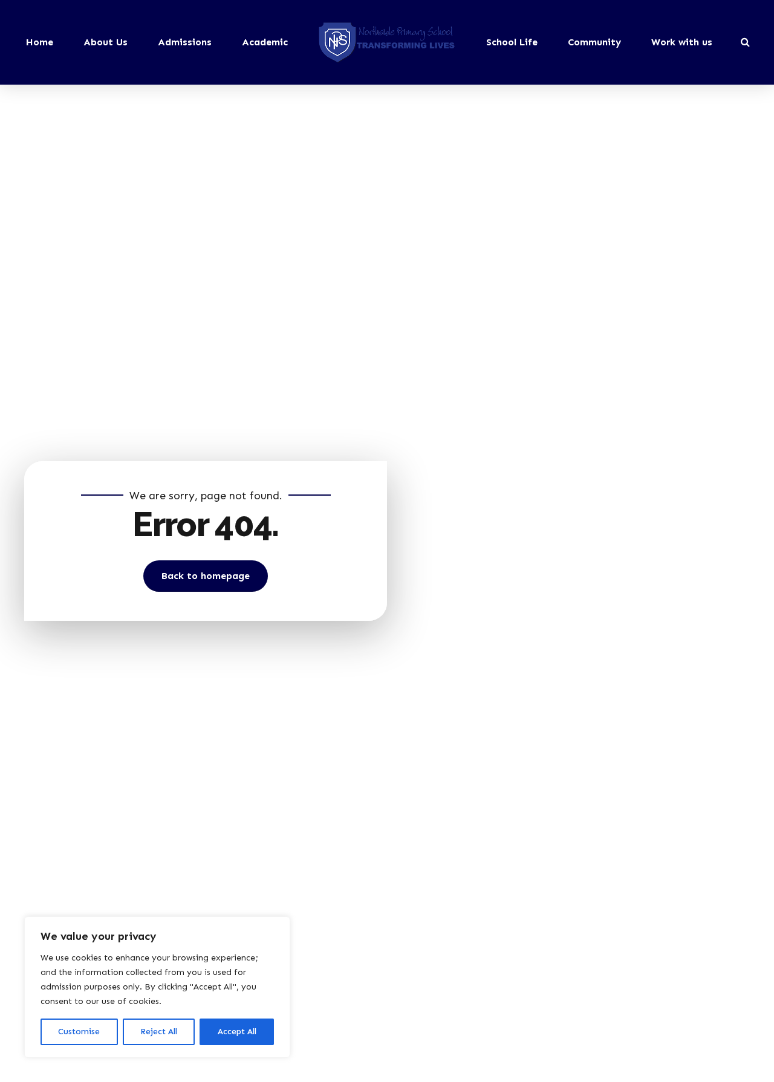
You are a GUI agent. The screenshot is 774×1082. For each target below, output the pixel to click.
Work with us (681, 42)
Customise (79, 1031)
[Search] (745, 42)
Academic (265, 42)
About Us (105, 42)
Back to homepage (205, 575)
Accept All (237, 1031)
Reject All (158, 1031)
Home (39, 42)
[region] (157, 987)
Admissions (185, 42)
